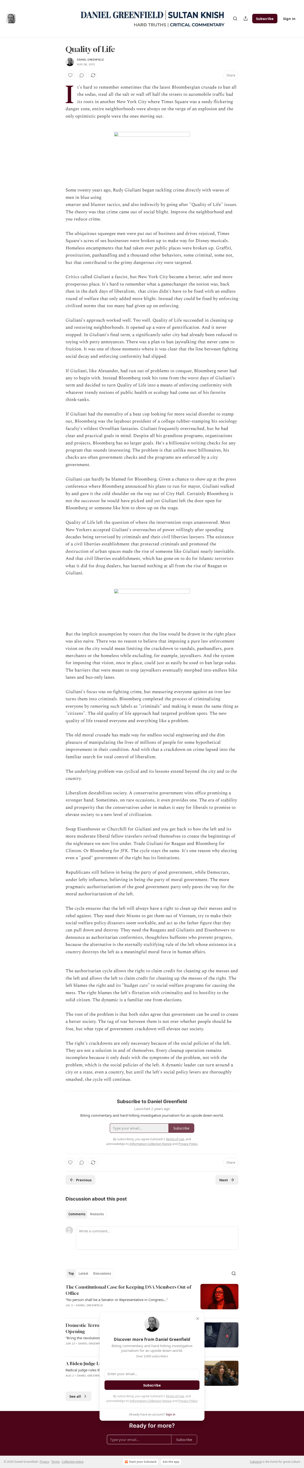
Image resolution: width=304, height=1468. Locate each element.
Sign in (289, 18)
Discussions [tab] (102, 1273)
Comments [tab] (76, 1214)
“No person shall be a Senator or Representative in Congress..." (117, 1299)
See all (75, 1396)
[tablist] (86, 1214)
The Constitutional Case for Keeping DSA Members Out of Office (128, 1290)
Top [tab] (71, 1273)
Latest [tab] (83, 1273)
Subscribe (265, 18)
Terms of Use (175, 1396)
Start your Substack (143, 1462)
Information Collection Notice (150, 1401)
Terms (55, 1462)
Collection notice (73, 1462)
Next (223, 1179)
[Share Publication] (245, 18)
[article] (152, 1299)
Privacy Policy (187, 1401)
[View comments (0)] (81, 75)
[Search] (235, 18)
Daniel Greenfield (90, 59)
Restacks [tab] (97, 1214)
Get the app (171, 1462)
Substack (256, 1462)
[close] (197, 1318)
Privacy (44, 1462)
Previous (83, 1179)
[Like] (70, 75)
